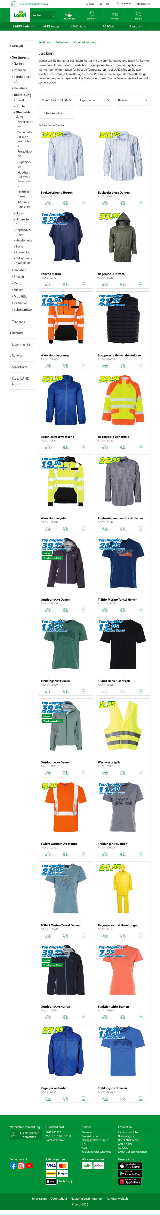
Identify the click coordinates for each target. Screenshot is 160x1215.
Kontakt (90, 4)
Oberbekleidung (85, 42)
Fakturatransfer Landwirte (96, 1151)
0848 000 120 (53, 1132)
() (143, 4)
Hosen (20, 213)
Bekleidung (22, 94)
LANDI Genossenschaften (132, 1151)
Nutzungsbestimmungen (87, 1199)
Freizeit (19, 276)
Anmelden (126, 3)
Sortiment (20, 57)
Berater (17, 332)
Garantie (87, 1132)
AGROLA (108, 26)
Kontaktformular (55, 1140)
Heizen (19, 289)
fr (107, 4)
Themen (18, 321)
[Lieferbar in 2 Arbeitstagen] (65, 202)
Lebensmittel (23, 309)
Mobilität (20, 296)
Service (17, 355)
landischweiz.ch (117, 1199)
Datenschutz (59, 1199)
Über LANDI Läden (128, 1140)
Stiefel (20, 100)
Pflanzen (20, 70)
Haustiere (21, 88)
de (101, 4)
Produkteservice (91, 1136)
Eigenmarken (22, 344)
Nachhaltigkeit (126, 1136)
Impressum (39, 1199)
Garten (19, 63)
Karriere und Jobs (128, 1132)
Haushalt (20, 270)
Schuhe (21, 106)
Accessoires (23, 252)
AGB (84, 1147)
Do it (17, 283)
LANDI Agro (78, 26)
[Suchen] (52, 15)
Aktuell (17, 46)
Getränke (20, 303)
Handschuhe (24, 240)
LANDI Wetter (50, 26)
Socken (20, 246)
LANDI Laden (22, 26)
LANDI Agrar (125, 1144)
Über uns (134, 26)
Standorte (20, 367)
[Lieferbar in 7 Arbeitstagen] (123, 283)
